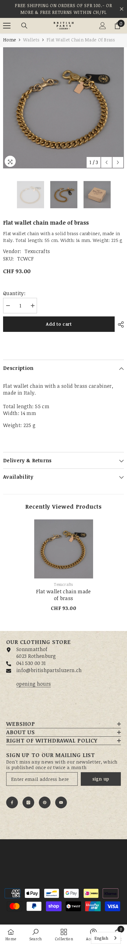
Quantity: (14, 293)
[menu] (6, 25)
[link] (36, 934)
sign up (100, 779)
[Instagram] (28, 802)
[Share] (119, 324)
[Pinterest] (45, 802)
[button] (106, 162)
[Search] (24, 25)
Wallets (31, 40)
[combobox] (106, 938)
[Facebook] (12, 802)
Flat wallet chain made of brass (63, 595)
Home (9, 40)
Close (121, 9)
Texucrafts (37, 251)
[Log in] (102, 25)
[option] (63, 107)
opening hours (33, 683)
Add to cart (59, 324)
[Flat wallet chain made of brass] (63, 548)
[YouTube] (61, 802)
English (101, 938)
